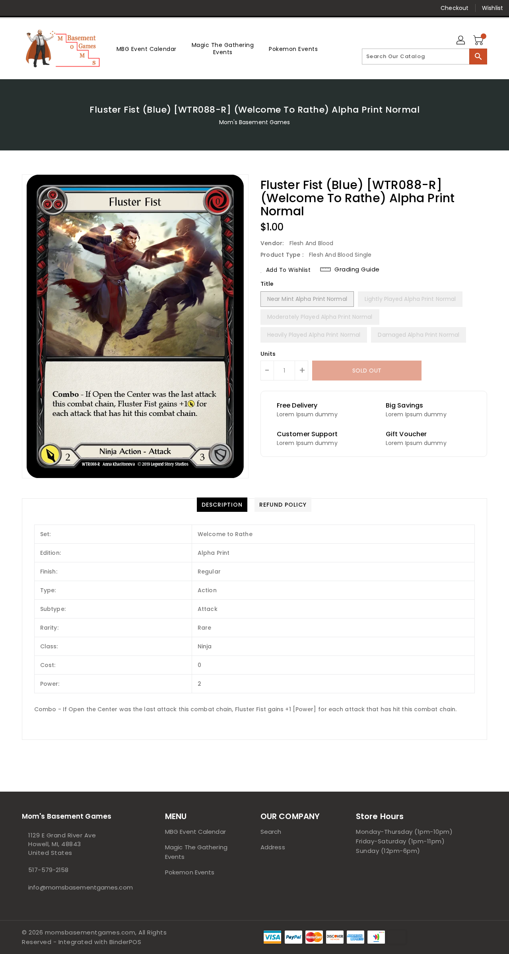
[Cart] (479, 41)
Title (267, 284)
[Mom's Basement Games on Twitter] (28, 8)
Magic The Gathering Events (196, 852)
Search (271, 831)
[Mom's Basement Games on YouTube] (89, 8)
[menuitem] (146, 49)
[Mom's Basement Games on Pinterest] (43, 8)
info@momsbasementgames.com (77, 887)
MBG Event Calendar (195, 831)
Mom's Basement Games (254, 122)
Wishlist (492, 8)
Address (272, 847)
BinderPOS (125, 942)
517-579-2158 (48, 870)
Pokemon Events (189, 872)
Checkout (454, 8)
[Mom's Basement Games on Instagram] (58, 8)
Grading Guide (357, 269)
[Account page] (461, 41)
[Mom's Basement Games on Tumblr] (73, 8)
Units (268, 354)
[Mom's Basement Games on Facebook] (13, 8)
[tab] (222, 504)
